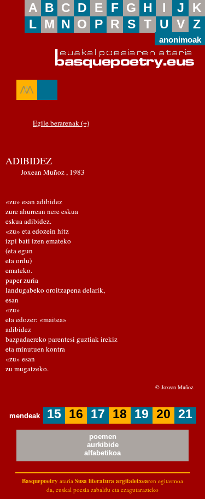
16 (76, 414)
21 (185, 414)
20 (163, 414)
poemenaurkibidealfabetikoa (102, 444)
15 (54, 414)
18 (120, 414)
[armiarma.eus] (26, 90)
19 (141, 414)
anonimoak (180, 39)
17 (98, 414)
